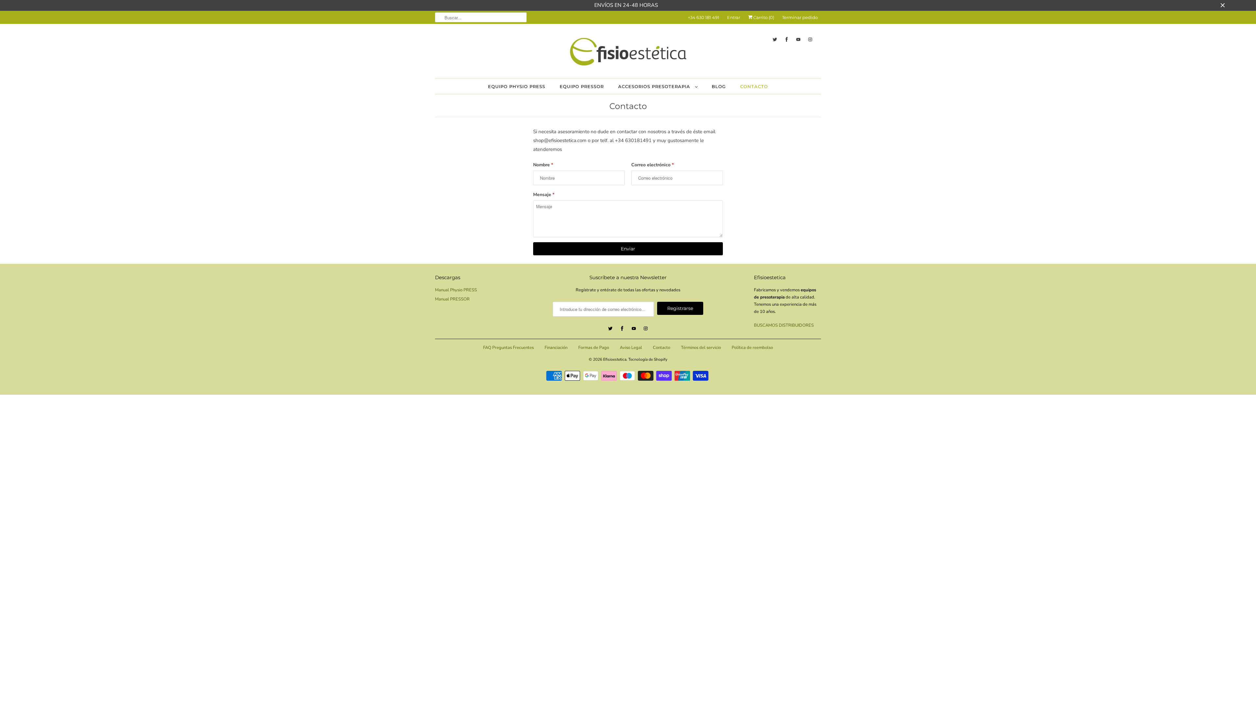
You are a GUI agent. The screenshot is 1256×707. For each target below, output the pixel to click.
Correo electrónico (652, 165)
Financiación (556, 348)
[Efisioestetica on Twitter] (775, 39)
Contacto (754, 86)
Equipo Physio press (516, 86)
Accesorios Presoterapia (655, 86)
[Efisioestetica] (628, 50)
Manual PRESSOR (452, 299)
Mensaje (543, 194)
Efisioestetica (614, 359)
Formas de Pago (593, 348)
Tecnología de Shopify (647, 359)
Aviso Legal (631, 348)
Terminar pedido (800, 17)
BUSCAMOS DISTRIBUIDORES (784, 325)
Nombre (543, 165)
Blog (719, 86)
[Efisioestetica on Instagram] (810, 39)
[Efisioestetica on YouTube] (798, 39)
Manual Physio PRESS (456, 290)
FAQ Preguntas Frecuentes (508, 348)
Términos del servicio (701, 348)
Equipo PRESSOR (582, 86)
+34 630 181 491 (703, 17)
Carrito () (763, 17)
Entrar (733, 17)
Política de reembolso (752, 348)
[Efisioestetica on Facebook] (786, 39)
